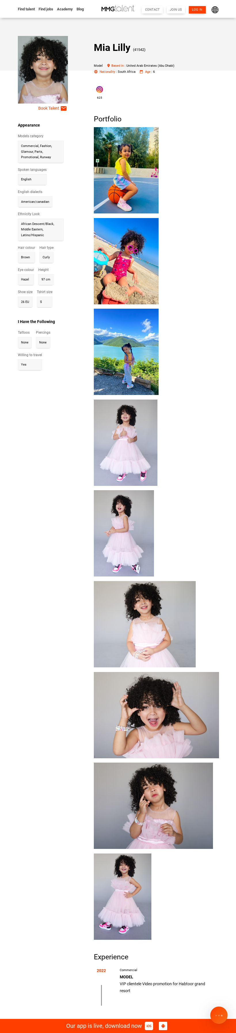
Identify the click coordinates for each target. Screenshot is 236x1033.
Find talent (26, 9)
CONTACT (152, 10)
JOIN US (176, 10)
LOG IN (197, 10)
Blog (80, 9)
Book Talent (52, 108)
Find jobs (46, 9)
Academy (65, 9)
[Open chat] (218, 1015)
